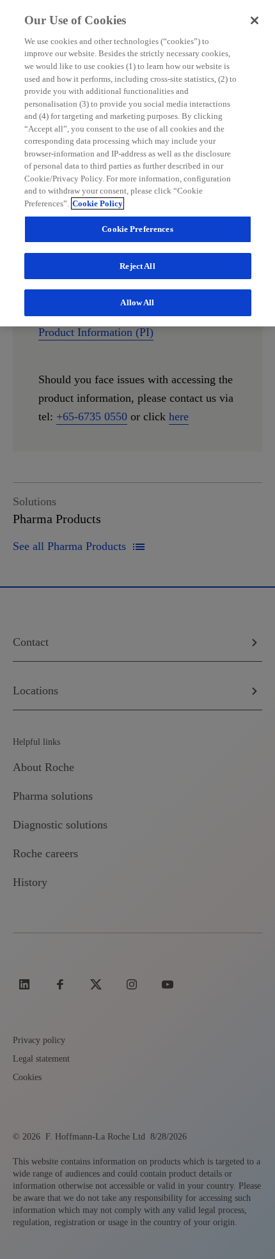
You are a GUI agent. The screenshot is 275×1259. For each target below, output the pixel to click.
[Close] (254, 20)
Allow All (137, 302)
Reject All (137, 266)
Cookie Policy (97, 203)
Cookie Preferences (137, 229)
